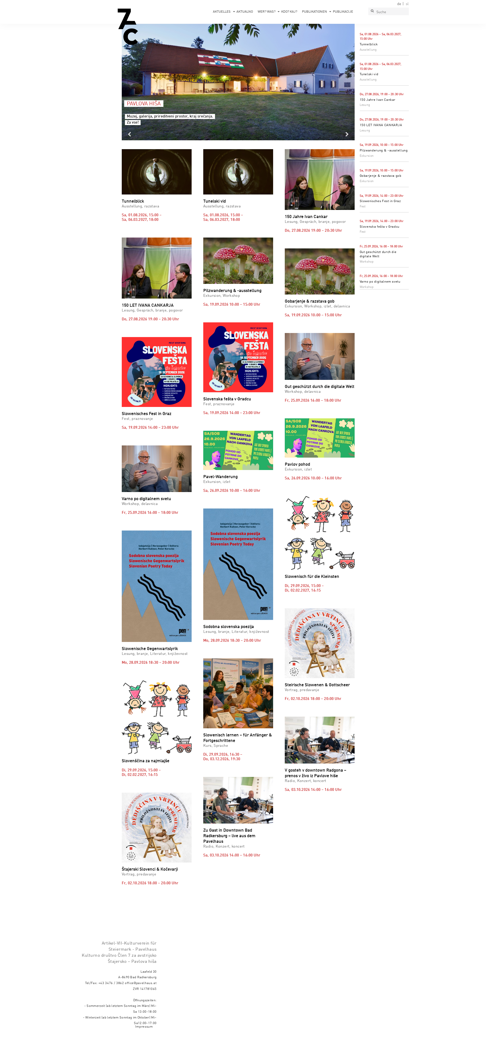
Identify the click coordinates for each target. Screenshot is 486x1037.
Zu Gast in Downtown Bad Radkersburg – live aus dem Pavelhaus (229, 836)
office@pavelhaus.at (141, 983)
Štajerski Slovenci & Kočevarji (150, 869)
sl (407, 4)
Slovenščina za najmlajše (145, 761)
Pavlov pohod (297, 464)
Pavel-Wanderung (220, 477)
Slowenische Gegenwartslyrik (150, 649)
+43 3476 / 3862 (111, 983)
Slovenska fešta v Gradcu (380, 226)
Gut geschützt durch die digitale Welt (319, 387)
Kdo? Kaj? (289, 11)
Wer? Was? (266, 11)
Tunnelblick (369, 44)
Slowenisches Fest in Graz (380, 201)
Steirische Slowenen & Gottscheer (317, 685)
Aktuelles (222, 11)
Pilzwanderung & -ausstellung (384, 150)
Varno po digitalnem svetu (380, 281)
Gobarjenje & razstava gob (380, 176)
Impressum (144, 1026)
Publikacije (343, 11)
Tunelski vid (369, 74)
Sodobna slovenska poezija (228, 627)
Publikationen (314, 11)
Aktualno (244, 11)
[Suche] (372, 11)
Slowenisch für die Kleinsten (312, 577)
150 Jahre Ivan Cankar (378, 100)
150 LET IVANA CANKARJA (381, 125)
